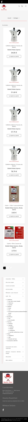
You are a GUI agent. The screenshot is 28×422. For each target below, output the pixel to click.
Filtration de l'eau (12, 339)
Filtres (8, 334)
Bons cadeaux (9, 360)
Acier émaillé (11, 320)
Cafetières (9, 299)
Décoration (8, 356)
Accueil (9, 18)
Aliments (10, 323)
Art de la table (9, 289)
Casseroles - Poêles (10, 279)
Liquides (10, 325)
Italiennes (10, 303)
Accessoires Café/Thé (12, 340)
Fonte (9, 308)
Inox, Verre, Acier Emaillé (14, 301)
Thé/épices (11, 335)
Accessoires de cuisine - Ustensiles (11, 347)
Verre (9, 315)
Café (9, 337)
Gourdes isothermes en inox (16, 332)
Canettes (11, 327)
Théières (9, 306)
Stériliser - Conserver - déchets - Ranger (13, 352)
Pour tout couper (10, 282)
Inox (9, 310)
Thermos (9, 322)
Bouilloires (9, 316)
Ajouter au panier (14, 56)
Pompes (11, 328)
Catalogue (15, 18)
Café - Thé (8, 296)
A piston (10, 304)
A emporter (12, 330)
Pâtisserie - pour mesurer (12, 292)
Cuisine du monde (10, 285)
